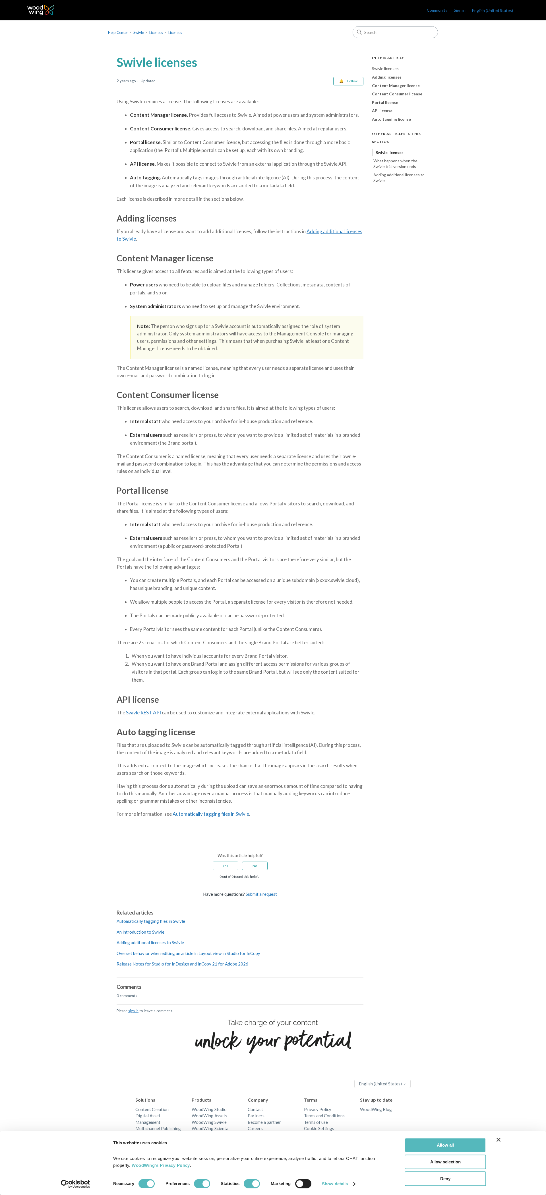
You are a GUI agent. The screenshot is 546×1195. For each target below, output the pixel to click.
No (255, 866)
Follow (352, 81)
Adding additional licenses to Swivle (150, 942)
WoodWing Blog (376, 1109)
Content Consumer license (397, 93)
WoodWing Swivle (209, 1122)
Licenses (156, 32)
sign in (133, 1011)
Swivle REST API (143, 713)
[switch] (202, 1183)
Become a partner (264, 1122)
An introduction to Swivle (140, 931)
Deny (445, 1178)
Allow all (445, 1145)
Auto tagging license (391, 119)
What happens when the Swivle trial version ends (395, 163)
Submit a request (261, 894)
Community (437, 10)
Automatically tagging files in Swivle (211, 814)
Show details (335, 1183)
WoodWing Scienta (210, 1128)
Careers (255, 1128)
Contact (255, 1109)
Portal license (385, 102)
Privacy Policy (317, 1109)
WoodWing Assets (209, 1115)
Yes (225, 866)
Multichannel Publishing (158, 1128)
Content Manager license (396, 85)
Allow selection (445, 1161)
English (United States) (381, 1083)
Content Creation (152, 1109)
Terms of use (316, 1122)
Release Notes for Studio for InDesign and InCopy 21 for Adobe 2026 (182, 963)
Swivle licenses (385, 68)
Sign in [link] (460, 10)
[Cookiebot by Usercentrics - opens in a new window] (75, 1184)
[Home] (40, 10)
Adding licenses (387, 77)
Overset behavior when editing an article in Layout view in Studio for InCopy (188, 953)
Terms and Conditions (324, 1115)
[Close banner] (498, 1140)
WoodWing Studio (209, 1109)
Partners (256, 1115)
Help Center (118, 32)
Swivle (138, 32)
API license (382, 110)
